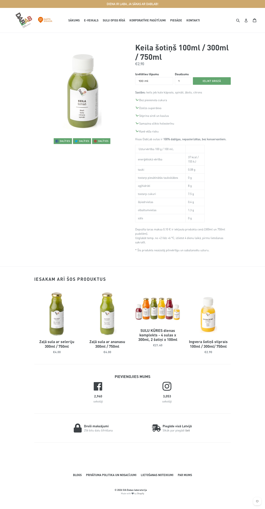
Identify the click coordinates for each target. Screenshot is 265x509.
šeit (187, 430)
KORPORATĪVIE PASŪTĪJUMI (147, 20)
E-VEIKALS (91, 20)
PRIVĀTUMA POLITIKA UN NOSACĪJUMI (111, 475)
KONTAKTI (193, 20)
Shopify (140, 493)
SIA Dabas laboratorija (135, 489)
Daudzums (182, 74)
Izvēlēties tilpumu (147, 74)
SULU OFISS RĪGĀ (114, 20)
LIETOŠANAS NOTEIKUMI (157, 475)
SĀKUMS (74, 20)
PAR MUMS (185, 475)
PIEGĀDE (176, 20)
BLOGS (77, 475)
